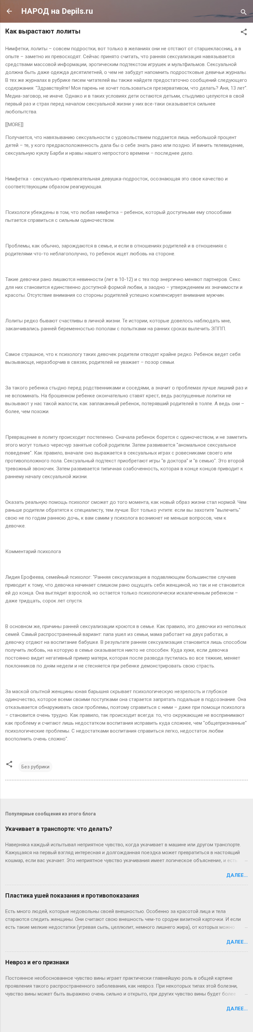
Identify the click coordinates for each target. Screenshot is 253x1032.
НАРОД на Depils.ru (57, 11)
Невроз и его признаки (37, 962)
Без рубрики (35, 767)
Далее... (237, 875)
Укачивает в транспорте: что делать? (58, 828)
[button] (244, 33)
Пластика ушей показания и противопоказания (72, 895)
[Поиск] (244, 13)
